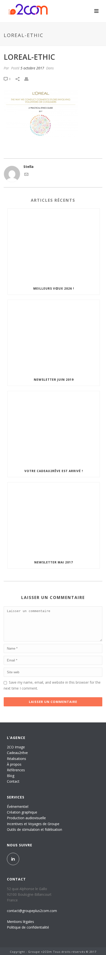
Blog (10, 775)
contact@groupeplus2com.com (32, 910)
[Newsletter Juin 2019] (54, 337)
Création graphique (22, 812)
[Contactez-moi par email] (26, 175)
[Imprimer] (28, 78)
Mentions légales (20, 921)
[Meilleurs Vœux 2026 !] (54, 246)
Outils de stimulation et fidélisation (34, 829)
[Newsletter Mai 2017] (54, 519)
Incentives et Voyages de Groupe (33, 823)
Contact (13, 781)
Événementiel (17, 806)
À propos (14, 764)
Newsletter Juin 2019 (54, 380)
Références (16, 770)
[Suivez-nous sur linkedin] (13, 859)
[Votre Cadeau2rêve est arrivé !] (54, 428)
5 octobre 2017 (32, 68)
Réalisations (16, 758)
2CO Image (16, 747)
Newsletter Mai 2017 (53, 562)
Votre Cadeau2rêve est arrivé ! (53, 471)
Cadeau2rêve (17, 752)
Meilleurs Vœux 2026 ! (53, 288)
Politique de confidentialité (28, 927)
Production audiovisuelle (26, 818)
